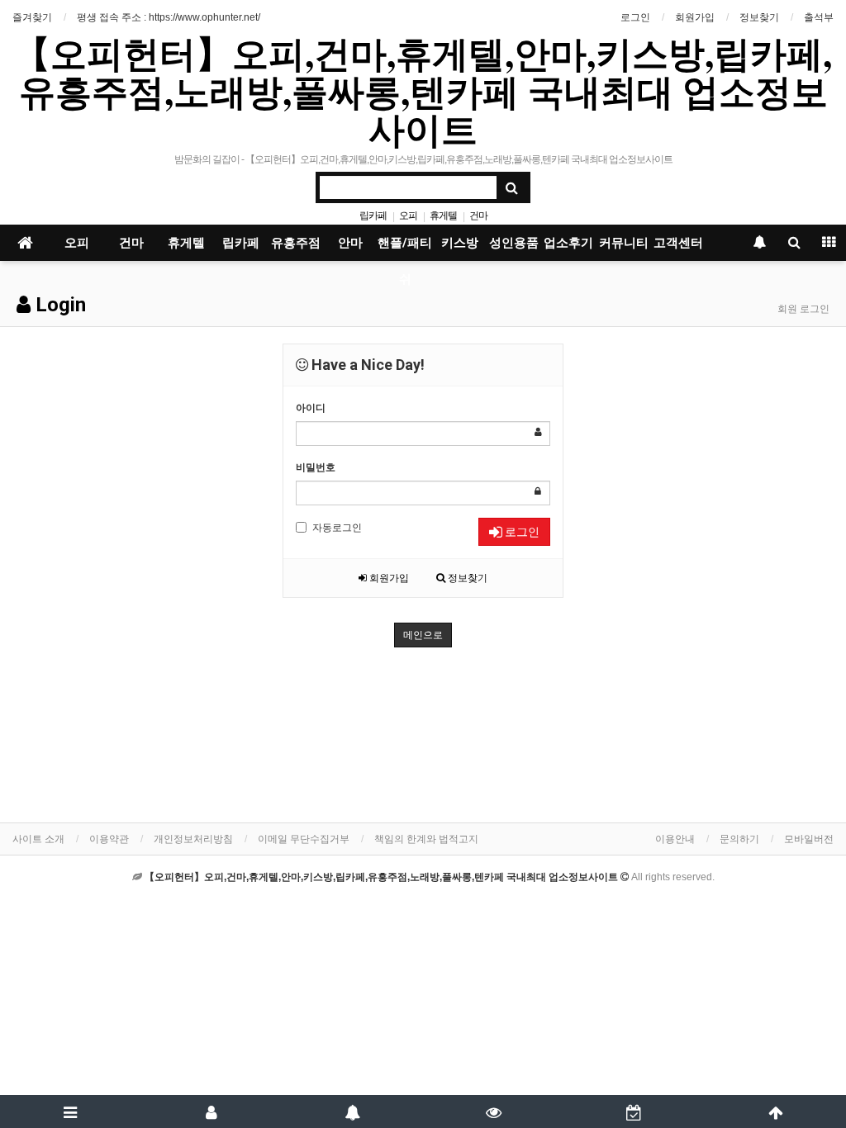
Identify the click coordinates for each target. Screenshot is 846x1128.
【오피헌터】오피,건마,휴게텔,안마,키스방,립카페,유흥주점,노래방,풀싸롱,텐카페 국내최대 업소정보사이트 (423, 90)
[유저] (212, 1111)
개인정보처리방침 (193, 839)
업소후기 (568, 242)
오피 (408, 215)
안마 (350, 242)
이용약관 (109, 839)
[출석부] (635, 1111)
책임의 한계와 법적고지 (426, 839)
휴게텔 (443, 215)
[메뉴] (70, 1111)
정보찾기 (759, 17)
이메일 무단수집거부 (303, 839)
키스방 (459, 242)
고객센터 (678, 242)
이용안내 (675, 839)
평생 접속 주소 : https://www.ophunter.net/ (168, 17)
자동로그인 (337, 527)
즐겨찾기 (32, 17)
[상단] (775, 1111)
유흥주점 (296, 242)
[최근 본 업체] (493, 1111)
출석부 (819, 17)
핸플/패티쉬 (405, 248)
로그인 (635, 17)
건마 (478, 215)
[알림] (352, 1111)
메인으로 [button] (423, 635)
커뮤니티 (624, 242)
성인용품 (514, 242)
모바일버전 (809, 839)
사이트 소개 (38, 839)
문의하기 (739, 839)
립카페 (373, 215)
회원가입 (695, 17)
